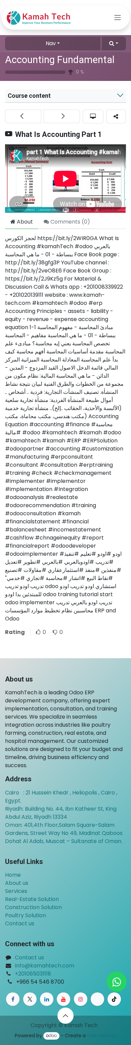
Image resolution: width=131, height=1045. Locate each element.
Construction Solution (33, 907)
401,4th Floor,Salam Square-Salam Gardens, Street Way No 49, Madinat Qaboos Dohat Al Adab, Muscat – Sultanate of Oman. (64, 833)
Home (13, 875)
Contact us (19, 923)
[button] (114, 43)
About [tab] (24, 222)
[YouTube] (63, 999)
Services (16, 891)
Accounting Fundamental (60, 59)
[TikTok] (114, 999)
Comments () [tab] (69, 222)
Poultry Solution (25, 915)
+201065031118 (33, 974)
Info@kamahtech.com (44, 965)
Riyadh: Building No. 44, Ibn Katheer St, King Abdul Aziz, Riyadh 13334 (61, 813)
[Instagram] (80, 999)
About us (16, 883)
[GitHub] (97, 999)
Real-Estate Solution (32, 899)
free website (101, 1035)
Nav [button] (51, 43)
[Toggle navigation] (117, 18)
